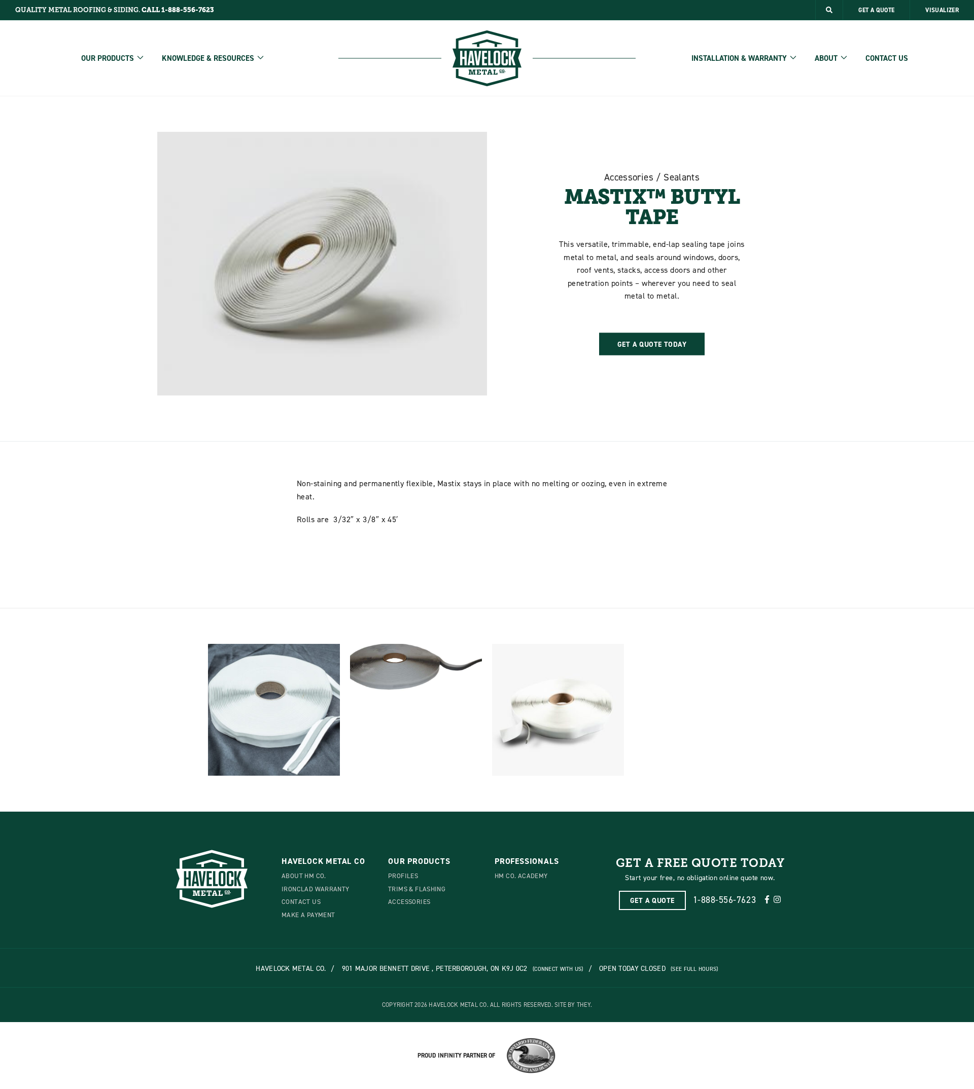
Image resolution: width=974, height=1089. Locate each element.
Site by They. (573, 1004)
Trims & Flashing (416, 889)
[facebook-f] (767, 900)
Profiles (403, 876)
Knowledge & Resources (208, 58)
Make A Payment (308, 915)
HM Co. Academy (521, 876)
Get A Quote (876, 10)
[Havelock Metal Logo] (487, 58)
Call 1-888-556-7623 (178, 10)
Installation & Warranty (739, 58)
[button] (829, 10)
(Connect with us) (558, 968)
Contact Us (886, 58)
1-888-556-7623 (724, 899)
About (826, 58)
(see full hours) (694, 968)
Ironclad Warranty (316, 889)
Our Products (107, 58)
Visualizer (942, 10)
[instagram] (777, 900)
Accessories (409, 901)
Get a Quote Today (651, 343)
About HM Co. (304, 876)
